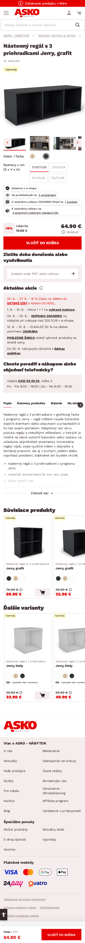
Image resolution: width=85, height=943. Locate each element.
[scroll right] (80, 405)
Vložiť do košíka (42, 243)
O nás (8, 751)
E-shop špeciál (15, 839)
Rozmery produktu (31, 403)
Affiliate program (55, 801)
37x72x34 (38, 178)
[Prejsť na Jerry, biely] (28, 640)
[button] (14, 143)
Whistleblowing (49, 907)
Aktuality (10, 761)
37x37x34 (59, 167)
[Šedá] (46, 156)
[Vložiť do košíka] (42, 592)
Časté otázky (52, 771)
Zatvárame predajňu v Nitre (46, 3)
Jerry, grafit (27, 566)
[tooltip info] (41, 288)
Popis (7, 403)
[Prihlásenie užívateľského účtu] (69, 13)
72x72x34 (58, 178)
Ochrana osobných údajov (20, 907)
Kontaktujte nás (54, 781)
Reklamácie (51, 751)
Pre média (11, 791)
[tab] (7, 404)
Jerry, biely (26, 664)
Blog (7, 811)
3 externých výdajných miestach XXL (35, 212)
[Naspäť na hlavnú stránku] (27, 13)
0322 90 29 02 (28, 381)
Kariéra (9, 801)
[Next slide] (77, 143)
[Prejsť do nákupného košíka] (79, 13)
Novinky (9, 849)
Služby (9, 781)
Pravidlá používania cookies (21, 915)
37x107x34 (39, 167)
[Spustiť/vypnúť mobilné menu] (6, 13)
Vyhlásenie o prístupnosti (62, 811)
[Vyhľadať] (79, 25)
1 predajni (71, 201)
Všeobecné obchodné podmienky (25, 899)
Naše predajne (14, 771)
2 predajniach (47, 195)
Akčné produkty (16, 829)
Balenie (56, 403)
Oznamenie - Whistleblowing (54, 791)
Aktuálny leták (53, 829)
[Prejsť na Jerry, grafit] (28, 542)
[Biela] (39, 156)
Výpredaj (49, 839)
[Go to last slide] (7, 143)
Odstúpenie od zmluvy (59, 761)
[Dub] (32, 156)
